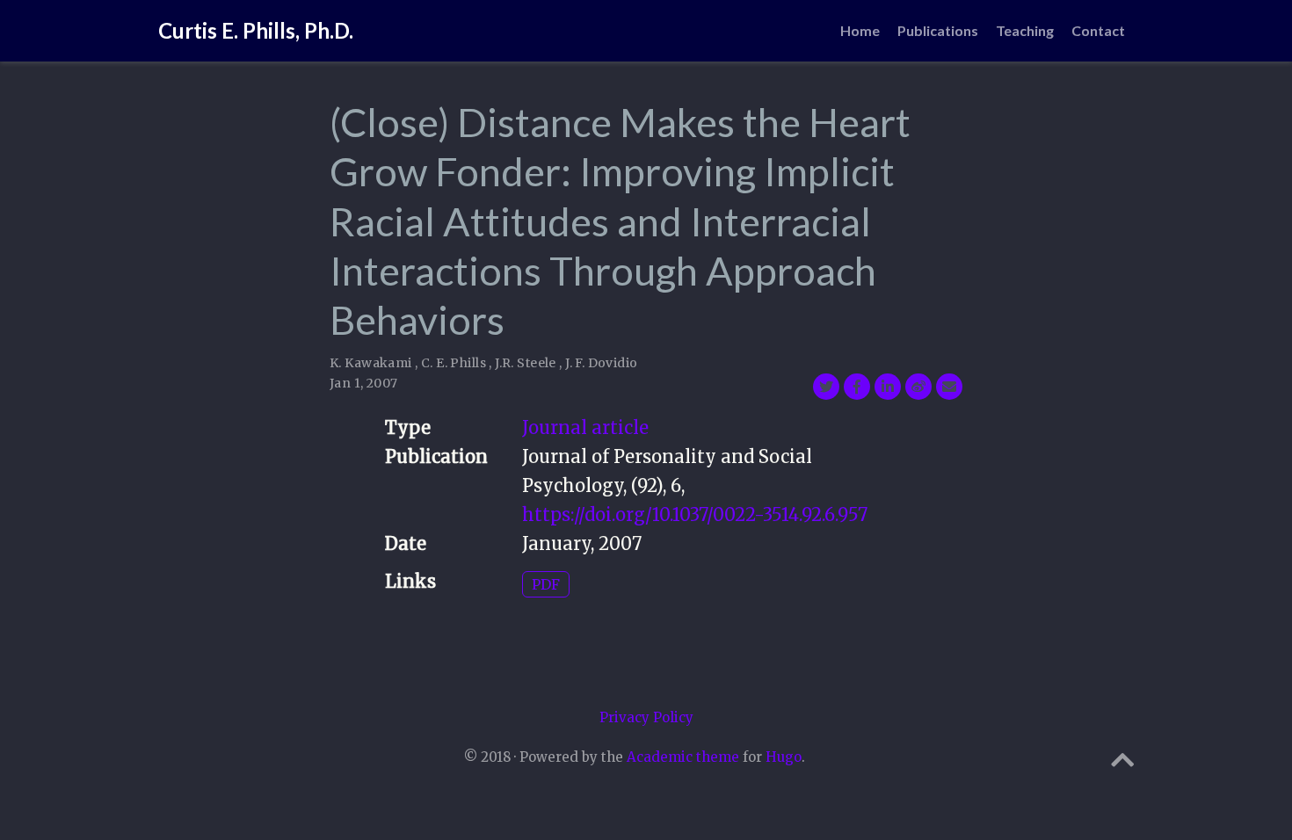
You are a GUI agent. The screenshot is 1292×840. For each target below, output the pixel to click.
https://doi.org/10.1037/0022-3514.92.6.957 (694, 514)
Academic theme (683, 757)
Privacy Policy (646, 717)
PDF (546, 584)
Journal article (585, 427)
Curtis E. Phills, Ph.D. (255, 30)
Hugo (784, 757)
